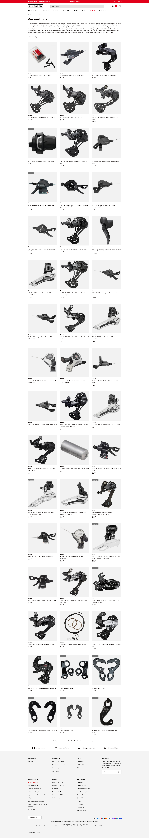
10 (83, 741)
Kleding (76, 11)
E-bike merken (56, 798)
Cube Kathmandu (82, 785)
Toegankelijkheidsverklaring (36, 801)
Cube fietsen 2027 (57, 791)
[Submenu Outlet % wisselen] (97, 11)
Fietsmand (80, 804)
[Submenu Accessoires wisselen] (60, 11)
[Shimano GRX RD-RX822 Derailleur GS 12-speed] (74, 99)
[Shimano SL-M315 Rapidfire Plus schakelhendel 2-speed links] (42, 187)
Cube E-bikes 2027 (57, 795)
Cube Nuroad (81, 782)
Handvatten (80, 807)
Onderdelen (66, 11)
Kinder (84, 11)
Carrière (30, 765)
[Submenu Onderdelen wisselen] (71, 11)
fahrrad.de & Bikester (35, 832)
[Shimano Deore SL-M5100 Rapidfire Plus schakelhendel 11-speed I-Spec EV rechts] (42, 230)
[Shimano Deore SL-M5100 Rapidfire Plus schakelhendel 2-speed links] (106, 187)
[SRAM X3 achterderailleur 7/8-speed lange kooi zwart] (106, 57)
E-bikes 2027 (56, 788)
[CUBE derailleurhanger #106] (74, 712)
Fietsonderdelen (33, 14)
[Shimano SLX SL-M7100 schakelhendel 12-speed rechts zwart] (106, 274)
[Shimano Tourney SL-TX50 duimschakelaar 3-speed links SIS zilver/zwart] (74, 362)
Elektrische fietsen (33, 11)
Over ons (30, 761)
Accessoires (55, 11)
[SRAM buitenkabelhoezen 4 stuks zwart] (42, 57)
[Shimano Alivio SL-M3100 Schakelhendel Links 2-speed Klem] (106, 143)
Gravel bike (80, 798)
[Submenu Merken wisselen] (105, 11)
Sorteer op (31, 37)
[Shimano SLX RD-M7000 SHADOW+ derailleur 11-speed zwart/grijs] (74, 582)
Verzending (55, 768)
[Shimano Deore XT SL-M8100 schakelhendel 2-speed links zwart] (106, 362)
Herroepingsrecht (33, 785)
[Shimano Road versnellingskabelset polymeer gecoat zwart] (74, 626)
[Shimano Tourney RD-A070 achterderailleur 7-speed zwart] (42, 670)
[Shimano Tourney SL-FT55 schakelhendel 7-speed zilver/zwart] (74, 538)
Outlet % (92, 11)
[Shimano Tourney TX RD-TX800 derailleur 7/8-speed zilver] (106, 626)
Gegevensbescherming (34, 788)
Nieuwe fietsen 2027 (58, 785)
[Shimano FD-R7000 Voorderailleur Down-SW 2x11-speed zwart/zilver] (106, 406)
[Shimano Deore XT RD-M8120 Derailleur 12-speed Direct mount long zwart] (74, 406)
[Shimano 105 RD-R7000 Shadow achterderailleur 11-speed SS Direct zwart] (42, 450)
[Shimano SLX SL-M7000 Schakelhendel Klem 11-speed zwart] (42, 538)
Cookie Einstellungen (33, 791)
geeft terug (55, 771)
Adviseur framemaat (83, 768)
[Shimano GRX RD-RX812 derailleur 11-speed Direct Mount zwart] (74, 318)
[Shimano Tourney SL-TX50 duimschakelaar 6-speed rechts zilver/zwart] (42, 362)
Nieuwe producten (57, 782)
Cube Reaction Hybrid (83, 788)
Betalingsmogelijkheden (59, 765)
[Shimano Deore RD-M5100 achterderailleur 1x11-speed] (74, 230)
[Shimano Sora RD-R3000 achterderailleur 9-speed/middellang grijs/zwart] (106, 494)
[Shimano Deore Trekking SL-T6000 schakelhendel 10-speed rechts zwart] (106, 450)
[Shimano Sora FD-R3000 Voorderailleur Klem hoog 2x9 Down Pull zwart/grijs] (74, 494)
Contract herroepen (33, 782)
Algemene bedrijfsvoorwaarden (37, 795)
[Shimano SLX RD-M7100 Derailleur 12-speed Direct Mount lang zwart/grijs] (74, 274)
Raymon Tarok (81, 795)
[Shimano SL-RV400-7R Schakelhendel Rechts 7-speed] (42, 143)
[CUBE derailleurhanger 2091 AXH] (74, 670)
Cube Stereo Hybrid (83, 791)
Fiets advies (80, 761)
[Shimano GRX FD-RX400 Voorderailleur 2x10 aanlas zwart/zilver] (106, 318)
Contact (30, 768)
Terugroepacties (32, 809)
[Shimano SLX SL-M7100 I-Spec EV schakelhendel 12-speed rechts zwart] (42, 318)
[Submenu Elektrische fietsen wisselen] (40, 11)
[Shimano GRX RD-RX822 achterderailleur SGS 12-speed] (42, 99)
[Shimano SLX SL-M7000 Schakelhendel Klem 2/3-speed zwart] (42, 582)
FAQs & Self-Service (58, 761)
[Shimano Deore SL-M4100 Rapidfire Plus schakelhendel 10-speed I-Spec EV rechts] (74, 187)
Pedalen (79, 801)
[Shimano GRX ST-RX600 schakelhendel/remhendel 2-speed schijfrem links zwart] (106, 230)
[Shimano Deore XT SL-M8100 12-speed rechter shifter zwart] (42, 406)
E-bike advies (81, 765)
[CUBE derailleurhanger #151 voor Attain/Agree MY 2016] (106, 712)
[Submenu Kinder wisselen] (87, 11)
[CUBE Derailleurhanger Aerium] (106, 670)
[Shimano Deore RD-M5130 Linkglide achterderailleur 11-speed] (74, 143)
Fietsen (45, 11)
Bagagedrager (81, 810)
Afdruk (30, 798)
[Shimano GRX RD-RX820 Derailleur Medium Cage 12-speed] (106, 99)
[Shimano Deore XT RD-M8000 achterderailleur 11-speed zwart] (42, 626)
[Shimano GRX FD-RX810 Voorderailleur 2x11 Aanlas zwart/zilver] (42, 274)
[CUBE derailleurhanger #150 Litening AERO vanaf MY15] (42, 712)
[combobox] (77, 6)
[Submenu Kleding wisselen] (80, 11)
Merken (101, 11)
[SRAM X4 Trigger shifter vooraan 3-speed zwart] (74, 57)
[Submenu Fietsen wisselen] (49, 11)
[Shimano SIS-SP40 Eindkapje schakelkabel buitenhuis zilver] (74, 450)
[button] (116, 6)
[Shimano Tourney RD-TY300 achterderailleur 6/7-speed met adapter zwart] (106, 582)
